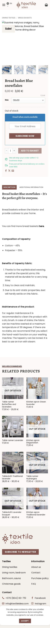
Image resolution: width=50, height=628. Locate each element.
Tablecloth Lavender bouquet (11, 513)
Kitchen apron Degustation (32, 441)
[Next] (44, 42)
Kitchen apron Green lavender (36, 403)
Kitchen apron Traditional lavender (35, 513)
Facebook (40, 598)
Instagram (40, 603)
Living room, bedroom (14, 572)
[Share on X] (9, 171)
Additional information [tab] (31, 187)
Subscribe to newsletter (20, 551)
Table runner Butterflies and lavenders (9, 404)
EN (11, 3)
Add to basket (30, 150)
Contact (35, 572)
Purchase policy (40, 578)
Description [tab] (9, 187)
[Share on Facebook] (6, 171)
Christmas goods (11, 583)
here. (41, 226)
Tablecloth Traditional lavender (12, 477)
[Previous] (5, 42)
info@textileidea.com (17, 603)
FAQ (33, 583)
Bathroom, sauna (11, 578)
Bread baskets (25, 18)
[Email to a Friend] (13, 171)
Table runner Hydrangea (32, 477)
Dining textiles (8, 18)
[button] (3, 4)
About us (36, 567)
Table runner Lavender (12, 440)
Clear (42, 95)
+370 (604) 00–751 (16, 598)
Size (6, 100)
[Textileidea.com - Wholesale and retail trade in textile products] (26, 5)
